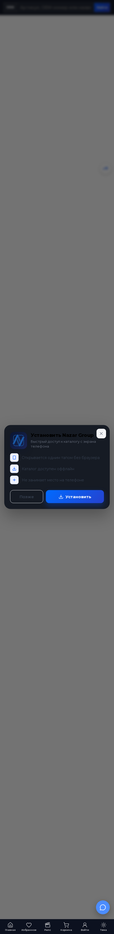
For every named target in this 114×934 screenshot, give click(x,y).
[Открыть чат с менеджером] (103, 907)
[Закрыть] (101, 433)
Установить (78, 496)
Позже (27, 496)
